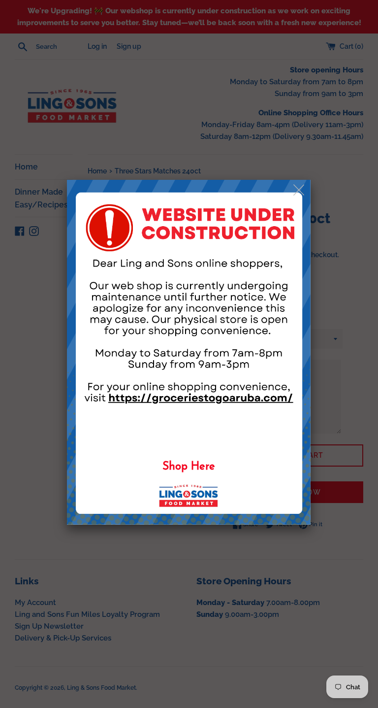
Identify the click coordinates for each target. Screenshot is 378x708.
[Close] (299, 190)
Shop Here (188, 466)
